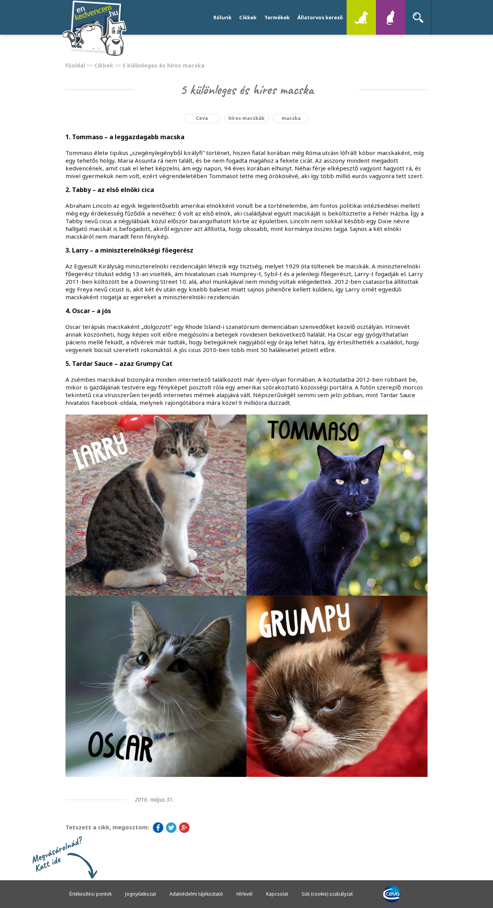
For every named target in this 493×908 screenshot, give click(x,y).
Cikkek (248, 17)
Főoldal (75, 65)
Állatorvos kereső (320, 17)
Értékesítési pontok (90, 894)
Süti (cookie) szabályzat (327, 894)
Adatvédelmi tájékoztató (196, 894)
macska (291, 118)
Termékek (277, 17)
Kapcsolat (277, 894)
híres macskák (246, 118)
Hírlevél (244, 894)
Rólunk (222, 17)
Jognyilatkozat (140, 894)
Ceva (202, 118)
